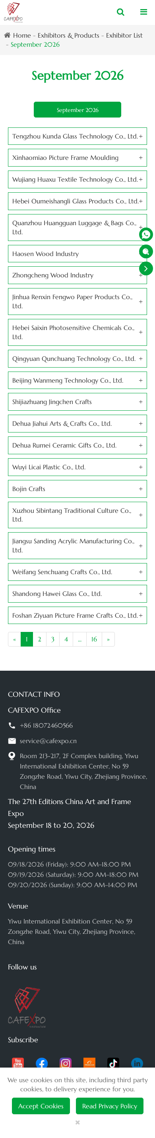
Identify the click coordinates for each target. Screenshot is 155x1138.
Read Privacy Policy (109, 1106)
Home (22, 35)
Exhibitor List (124, 35)
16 (94, 639)
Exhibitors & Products (68, 35)
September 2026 (35, 44)
